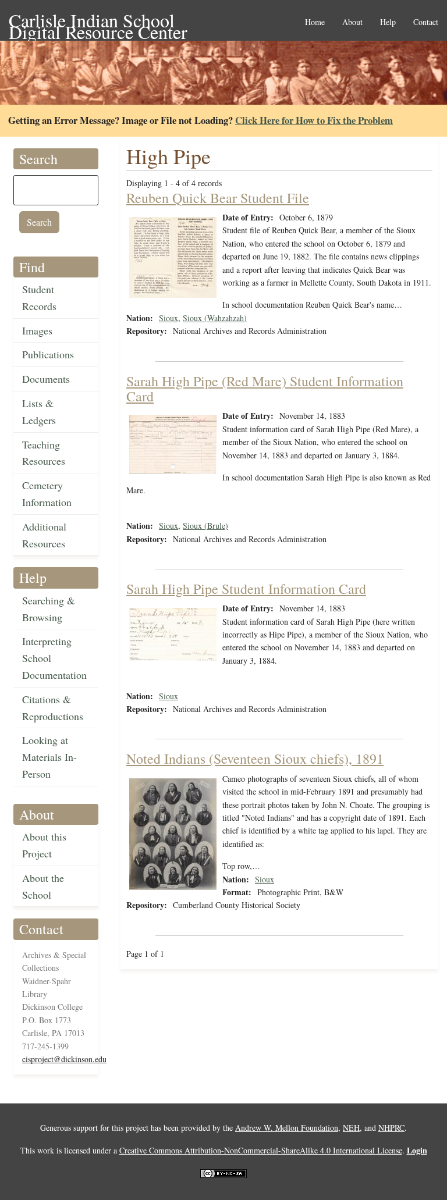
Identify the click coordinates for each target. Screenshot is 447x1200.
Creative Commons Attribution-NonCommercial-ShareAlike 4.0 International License (260, 1150)
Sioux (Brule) (205, 525)
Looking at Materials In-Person (49, 757)
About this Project (44, 844)
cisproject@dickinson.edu (64, 1058)
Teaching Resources (43, 452)
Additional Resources (44, 534)
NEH (351, 1127)
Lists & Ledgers (39, 411)
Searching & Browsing (48, 608)
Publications (48, 354)
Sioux (168, 317)
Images (37, 330)
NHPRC (391, 1127)
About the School (43, 886)
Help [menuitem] (388, 22)
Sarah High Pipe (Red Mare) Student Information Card (264, 388)
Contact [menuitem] (425, 22)
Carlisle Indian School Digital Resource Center (98, 21)
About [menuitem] (352, 22)
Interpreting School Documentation (54, 658)
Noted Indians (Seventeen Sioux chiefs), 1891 (255, 758)
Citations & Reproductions (52, 707)
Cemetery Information (47, 493)
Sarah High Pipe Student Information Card (246, 588)
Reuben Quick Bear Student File (217, 197)
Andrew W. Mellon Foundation (286, 1127)
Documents (46, 379)
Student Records (39, 297)
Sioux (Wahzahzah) (215, 317)
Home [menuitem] (315, 22)
